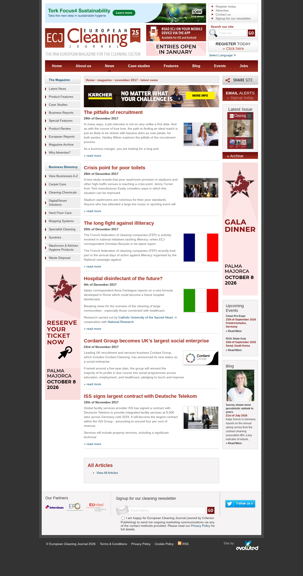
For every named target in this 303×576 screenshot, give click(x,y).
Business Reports (61, 112)
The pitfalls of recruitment (113, 112)
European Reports (62, 136)
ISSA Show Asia (236, 338)
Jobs (244, 66)
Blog (196, 66)
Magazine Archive (61, 144)
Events (220, 66)
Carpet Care (57, 184)
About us (83, 66)
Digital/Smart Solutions (58, 202)
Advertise (222, 10)
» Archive (235, 156)
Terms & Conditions (113, 544)
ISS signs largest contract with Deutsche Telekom (140, 396)
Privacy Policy (200, 525)
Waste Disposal (59, 258)
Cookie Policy (164, 544)
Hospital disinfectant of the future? (123, 278)
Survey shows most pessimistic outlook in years (239, 408)
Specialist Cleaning (62, 229)
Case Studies (58, 104)
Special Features (61, 120)
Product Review (60, 128)
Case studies (139, 66)
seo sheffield (241, 545)
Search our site (222, 26)
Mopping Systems (61, 221)
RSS (185, 544)
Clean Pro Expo (235, 316)
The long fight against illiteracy (119, 223)
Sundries (55, 237)
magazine (104, 80)
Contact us (223, 14)
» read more (92, 155)
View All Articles (107, 472)
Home (57, 66)
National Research (121, 322)
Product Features (61, 96)
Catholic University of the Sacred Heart (145, 317)
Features (171, 66)
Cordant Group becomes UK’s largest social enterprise (146, 341)
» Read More (234, 331)
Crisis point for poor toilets (114, 167)
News (109, 66)
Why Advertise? (60, 152)
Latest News (57, 88)
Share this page (240, 80)
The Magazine (59, 80)
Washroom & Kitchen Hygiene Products (63, 247)
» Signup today (240, 98)
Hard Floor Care (60, 213)
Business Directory (63, 167)
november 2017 (126, 80)
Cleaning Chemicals (63, 192)
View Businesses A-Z (63, 176)
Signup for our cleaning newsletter (146, 498)
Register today (226, 6)
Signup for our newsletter (233, 18)
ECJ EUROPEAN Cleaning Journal (92, 42)
